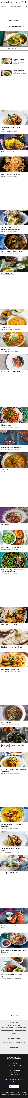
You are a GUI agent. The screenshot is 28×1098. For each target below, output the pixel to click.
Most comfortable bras (20, 1042)
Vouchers (14, 1033)
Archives (17, 1015)
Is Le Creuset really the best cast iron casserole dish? (7, 1031)
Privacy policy (14, 1072)
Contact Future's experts (14, 1065)
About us (14, 1063)
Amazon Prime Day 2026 (15, 6)
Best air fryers (21, 1040)
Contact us (14, 1067)
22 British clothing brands (20, 1030)
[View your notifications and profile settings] (16, 2)
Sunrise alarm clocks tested (20, 1027)
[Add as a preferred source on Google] (14, 1086)
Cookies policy (14, 1074)
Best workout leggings (7, 1042)
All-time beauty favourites (7, 1027)
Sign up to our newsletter (20, 1048)
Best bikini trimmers (7, 1040)
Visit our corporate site (21, 1093)
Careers (14, 1077)
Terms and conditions (14, 1070)
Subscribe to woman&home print (8, 1049)
